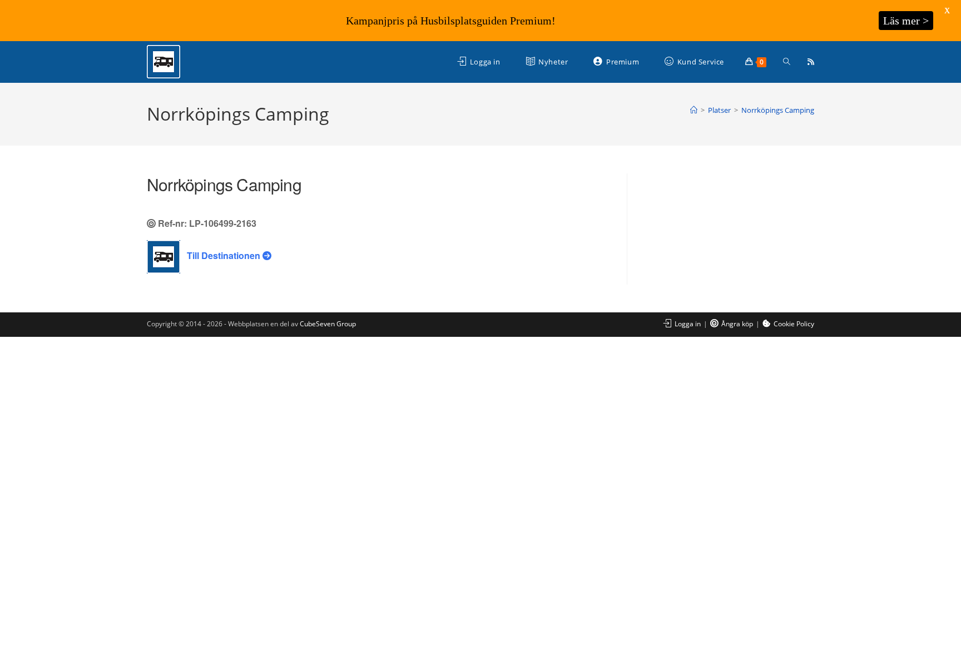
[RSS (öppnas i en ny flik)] (811, 62)
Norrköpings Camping (777, 110)
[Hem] (693, 110)
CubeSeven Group (328, 323)
